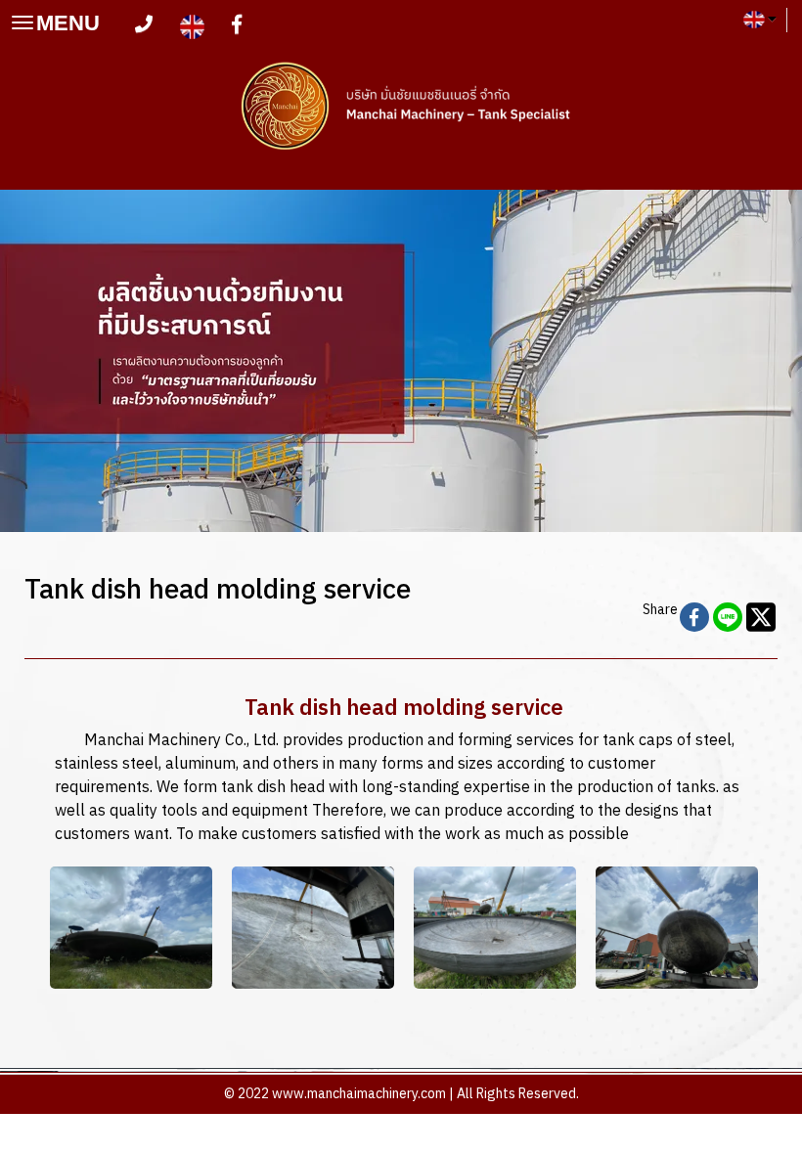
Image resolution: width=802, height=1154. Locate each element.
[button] (60, 361)
